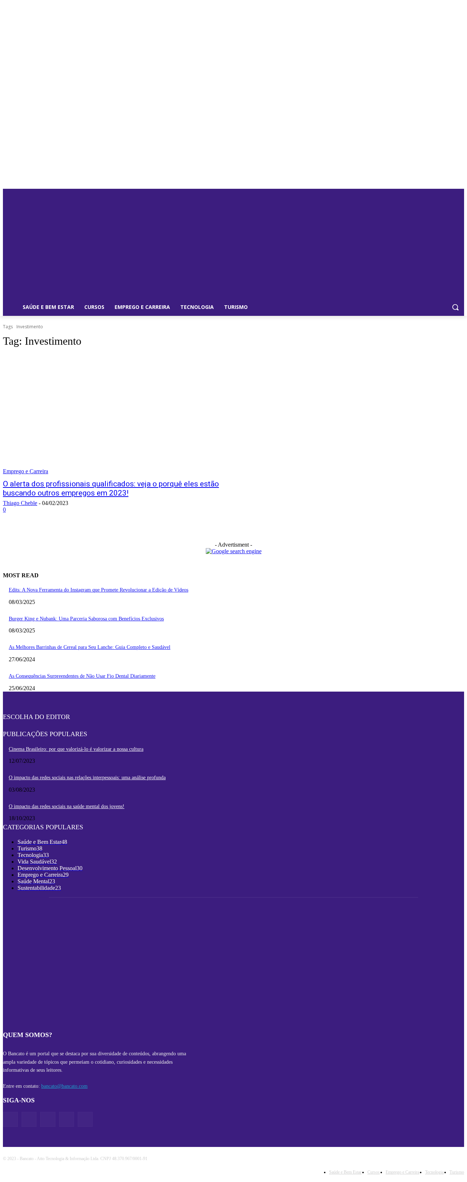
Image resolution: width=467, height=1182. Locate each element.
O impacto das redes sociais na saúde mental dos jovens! (66, 806)
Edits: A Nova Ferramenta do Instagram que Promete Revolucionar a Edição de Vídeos (98, 590)
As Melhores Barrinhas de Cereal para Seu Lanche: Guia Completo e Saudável (89, 647)
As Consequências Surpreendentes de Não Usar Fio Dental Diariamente (82, 676)
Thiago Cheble (20, 503)
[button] (455, 307)
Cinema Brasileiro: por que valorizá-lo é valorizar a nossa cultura (76, 749)
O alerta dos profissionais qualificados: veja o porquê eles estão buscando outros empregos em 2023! (111, 488)
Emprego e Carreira (25, 471)
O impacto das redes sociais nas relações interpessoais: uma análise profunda (87, 777)
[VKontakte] (85, 1119)
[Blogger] (10, 1119)
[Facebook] (29, 1119)
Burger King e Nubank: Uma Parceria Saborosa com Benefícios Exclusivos (86, 618)
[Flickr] (47, 1119)
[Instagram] (66, 1119)
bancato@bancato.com (64, 1086)
